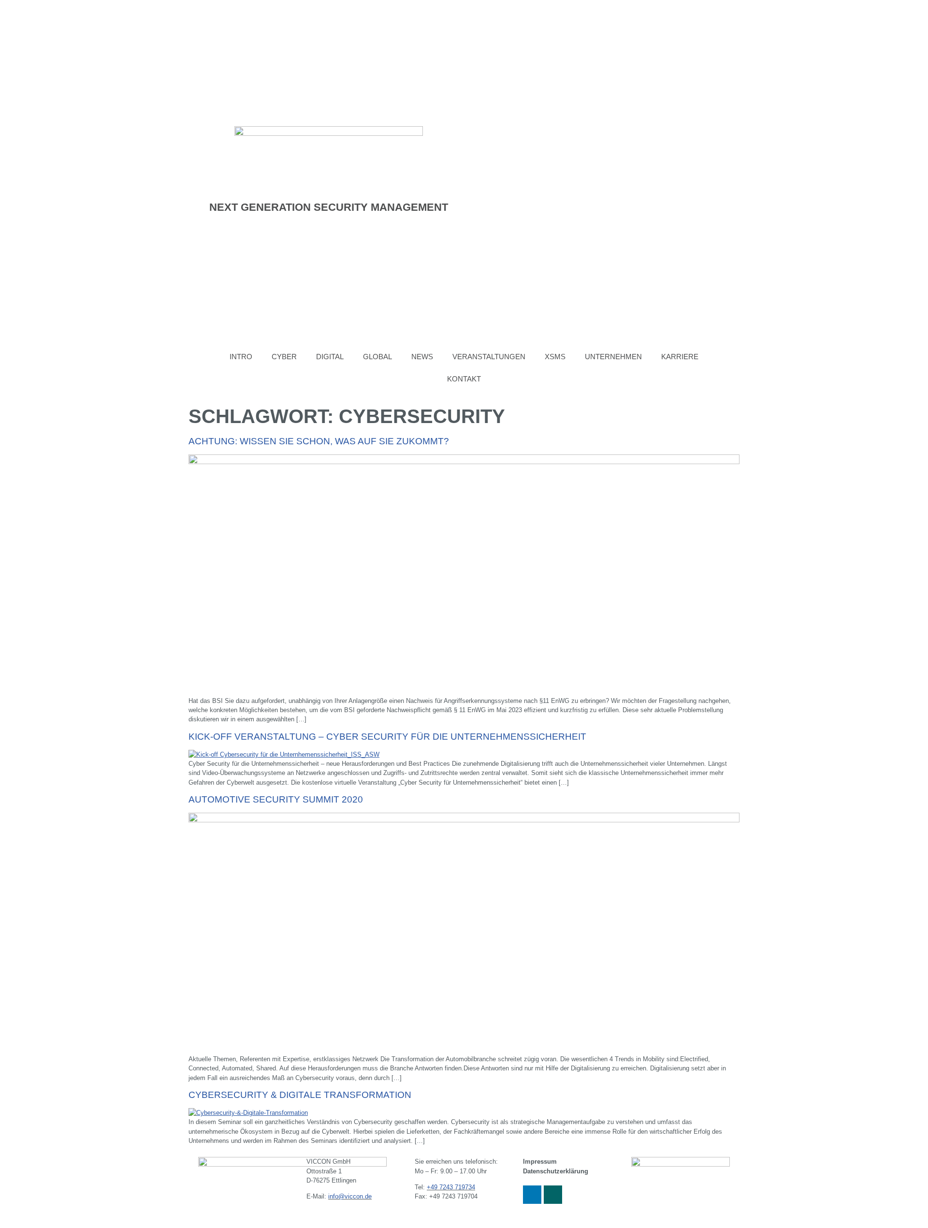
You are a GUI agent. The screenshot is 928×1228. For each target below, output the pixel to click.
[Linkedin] (532, 1194)
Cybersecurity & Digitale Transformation (299, 1095)
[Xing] (553, 1194)
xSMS (555, 356)
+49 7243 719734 (451, 1187)
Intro (241, 356)
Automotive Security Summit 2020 (275, 799)
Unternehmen (613, 356)
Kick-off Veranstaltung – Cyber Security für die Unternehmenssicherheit (387, 736)
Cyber (284, 356)
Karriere (679, 356)
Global (377, 356)
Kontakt (464, 379)
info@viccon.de (350, 1196)
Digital (330, 356)
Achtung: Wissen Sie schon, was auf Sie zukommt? (318, 441)
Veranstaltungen (488, 356)
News (422, 356)
